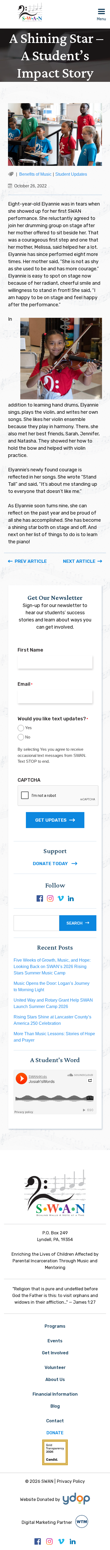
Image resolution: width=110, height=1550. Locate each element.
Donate (55, 1432)
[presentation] (58, 795)
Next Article (79, 561)
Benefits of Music (35, 174)
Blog (55, 1406)
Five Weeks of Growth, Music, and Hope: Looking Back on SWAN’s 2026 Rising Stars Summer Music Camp (52, 966)
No (27, 737)
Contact (55, 1420)
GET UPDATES (50, 820)
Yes (28, 727)
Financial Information (55, 1394)
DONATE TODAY (51, 863)
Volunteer (55, 1367)
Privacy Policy (71, 1481)
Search (74, 923)
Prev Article (31, 561)
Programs (55, 1326)
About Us (55, 1379)
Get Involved (55, 1352)
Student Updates (71, 174)
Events (55, 1340)
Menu (101, 19)
